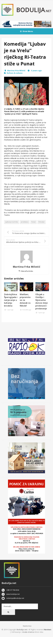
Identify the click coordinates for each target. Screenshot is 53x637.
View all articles (27, 271)
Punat (33, 222)
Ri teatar (42, 222)
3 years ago (36, 70)
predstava (24, 222)
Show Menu (28, 31)
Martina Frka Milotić (16, 70)
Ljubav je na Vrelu (11, 222)
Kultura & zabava (14, 73)
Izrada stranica (28, 632)
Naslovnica (27, 626)
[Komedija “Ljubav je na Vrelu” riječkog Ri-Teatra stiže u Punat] (26, 91)
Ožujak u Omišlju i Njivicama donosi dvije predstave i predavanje (41, 301)
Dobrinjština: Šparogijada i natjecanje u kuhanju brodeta (10, 300)
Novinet (47, 629)
